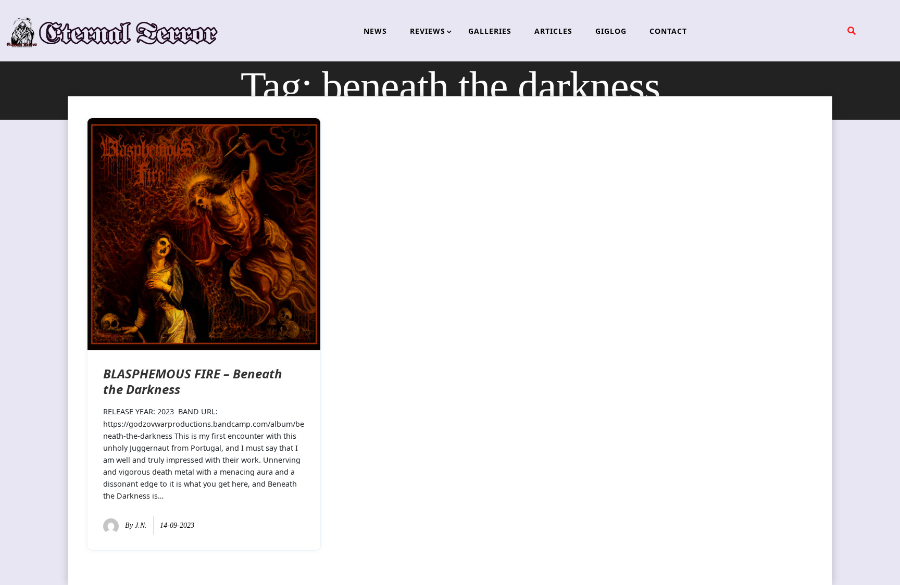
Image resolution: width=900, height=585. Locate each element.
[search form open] (851, 30)
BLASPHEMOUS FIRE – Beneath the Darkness (192, 381)
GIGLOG (611, 31)
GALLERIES (489, 31)
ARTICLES (553, 31)
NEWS (375, 31)
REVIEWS (427, 31)
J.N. (141, 525)
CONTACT (668, 31)
